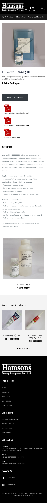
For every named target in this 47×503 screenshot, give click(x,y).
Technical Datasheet (12, 137)
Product (10, 17)
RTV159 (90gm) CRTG (12, 335)
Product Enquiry (15, 97)
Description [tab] (7, 147)
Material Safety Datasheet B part (16, 125)
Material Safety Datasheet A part (16, 113)
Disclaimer (6, 433)
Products (6, 397)
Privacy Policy (8, 424)
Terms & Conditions (10, 419)
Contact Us (7, 406)
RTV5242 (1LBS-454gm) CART (35, 336)
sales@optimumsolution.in (13, 463)
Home (4, 388)
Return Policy (7, 428)
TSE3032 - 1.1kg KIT (24, 284)
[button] (43, 9)
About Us (6, 392)
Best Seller (6, 401)
